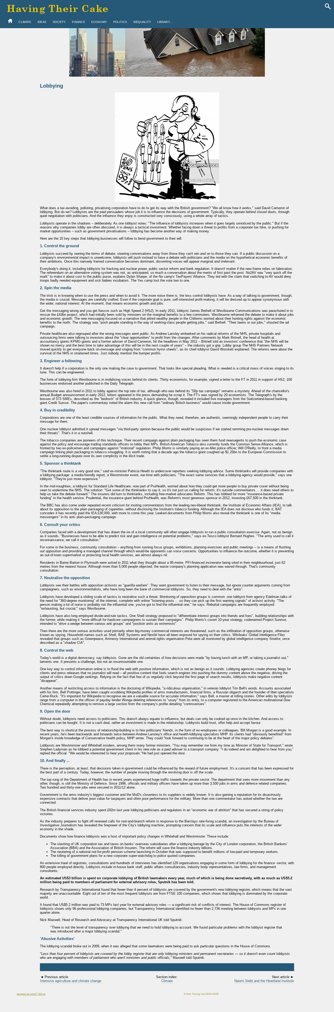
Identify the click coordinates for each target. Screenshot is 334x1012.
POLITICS (120, 21)
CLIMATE (25, 21)
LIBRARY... (164, 21)
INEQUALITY (142, 21)
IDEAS (42, 21)
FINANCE (78, 21)
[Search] (328, 6)
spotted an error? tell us (31, 993)
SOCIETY (59, 21)
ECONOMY (99, 21)
